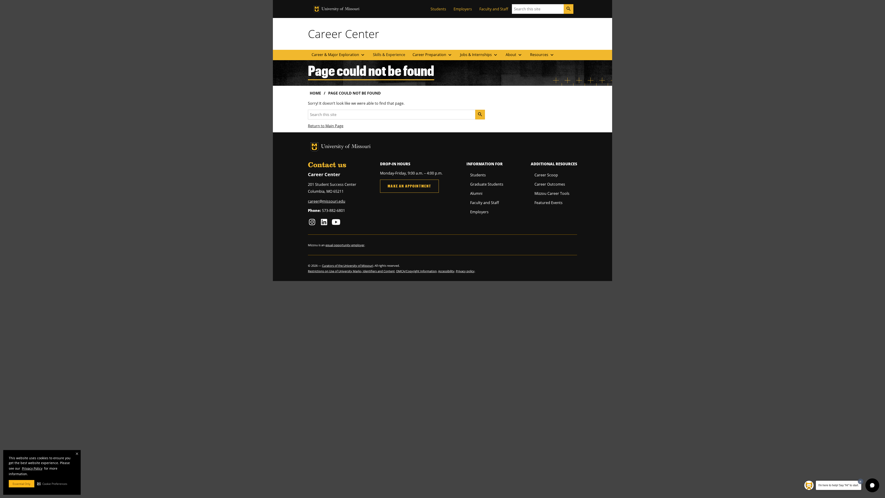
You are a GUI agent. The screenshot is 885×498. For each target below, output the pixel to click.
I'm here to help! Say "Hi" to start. (838, 485)
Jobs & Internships (479, 55)
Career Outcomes (549, 184)
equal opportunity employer (344, 245)
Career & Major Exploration (339, 55)
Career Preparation (433, 55)
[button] (52, 483)
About (514, 55)
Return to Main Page (325, 125)
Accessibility (446, 271)
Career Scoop (546, 175)
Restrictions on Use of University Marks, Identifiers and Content (351, 271)
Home (315, 93)
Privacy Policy (32, 468)
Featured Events (548, 202)
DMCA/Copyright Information (416, 271)
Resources (542, 55)
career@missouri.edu (326, 201)
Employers (463, 9)
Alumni (476, 193)
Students (438, 9)
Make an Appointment (409, 186)
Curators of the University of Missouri (347, 266)
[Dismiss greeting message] (860, 481)
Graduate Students (486, 184)
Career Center (343, 33)
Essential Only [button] (21, 484)
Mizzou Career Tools (551, 193)
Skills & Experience (389, 54)
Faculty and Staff (493, 9)
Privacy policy (465, 271)
